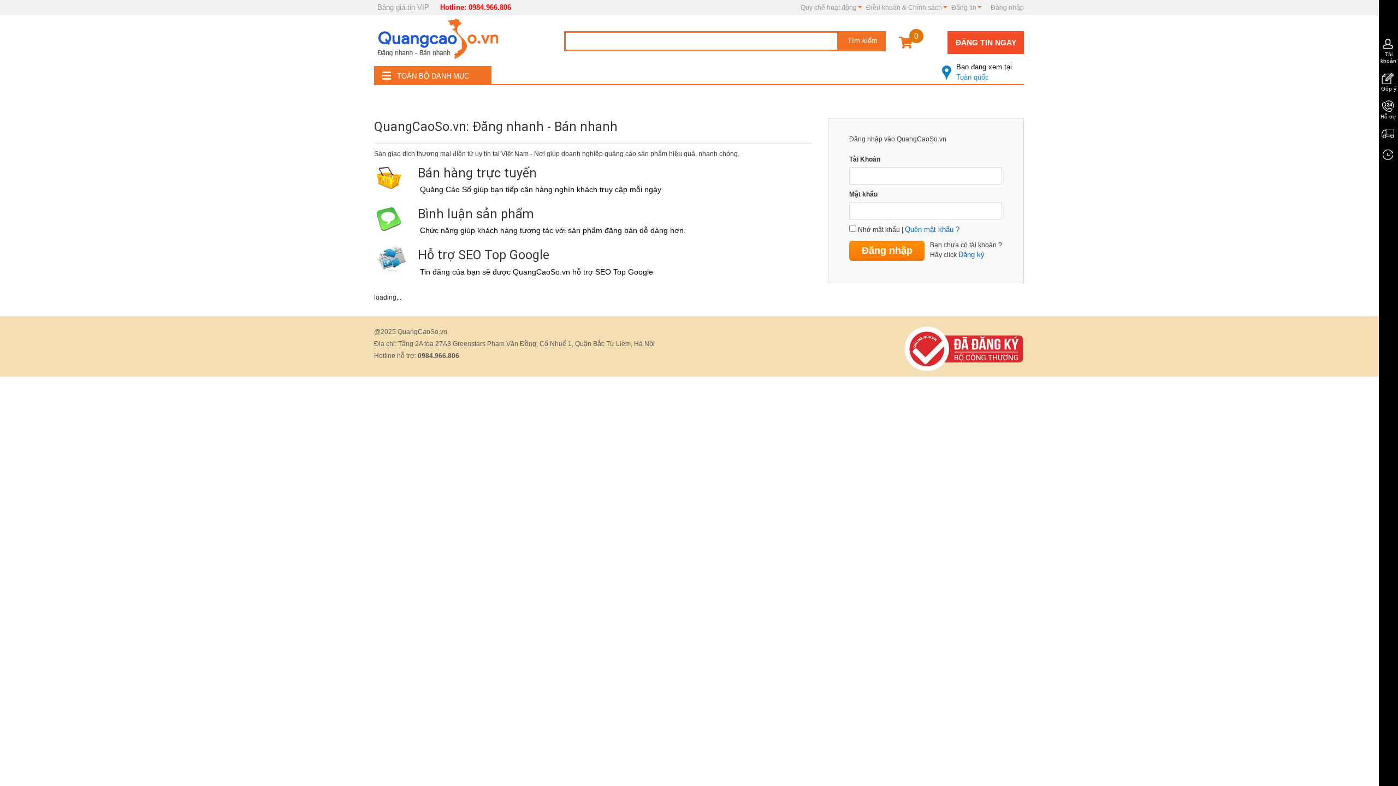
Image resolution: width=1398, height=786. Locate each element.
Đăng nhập (1007, 7)
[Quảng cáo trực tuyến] (439, 42)
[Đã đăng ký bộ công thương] (964, 348)
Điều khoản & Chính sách (904, 7)
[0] (906, 44)
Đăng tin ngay (986, 42)
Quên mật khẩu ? (932, 229)
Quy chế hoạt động (829, 7)
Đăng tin (963, 7)
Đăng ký (971, 255)
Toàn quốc (984, 72)
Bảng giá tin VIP (403, 7)
